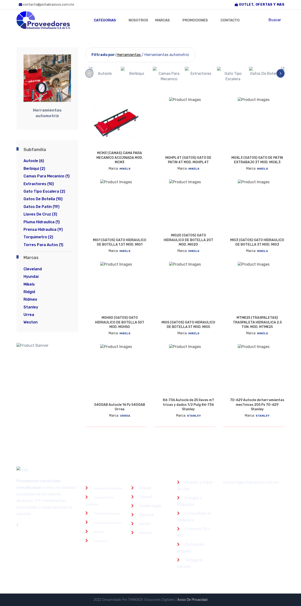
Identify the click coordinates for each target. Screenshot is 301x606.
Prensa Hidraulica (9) (43, 229)
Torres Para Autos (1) (43, 245)
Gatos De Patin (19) (41, 206)
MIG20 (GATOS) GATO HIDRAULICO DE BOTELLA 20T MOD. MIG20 (188, 240)
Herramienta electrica (107, 522)
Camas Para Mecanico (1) (47, 176)
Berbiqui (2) (34, 168)
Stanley (31, 307)
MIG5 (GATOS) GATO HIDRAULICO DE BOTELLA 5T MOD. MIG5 (188, 324)
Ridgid (29, 292)
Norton (145, 524)
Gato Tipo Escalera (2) (44, 191)
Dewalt (145, 488)
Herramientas (129, 54)
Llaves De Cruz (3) (40, 214)
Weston (31, 322)
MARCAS (162, 20)
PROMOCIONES (195, 20)
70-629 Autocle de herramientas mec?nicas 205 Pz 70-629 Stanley (257, 404)
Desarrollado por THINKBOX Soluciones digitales (139, 600)
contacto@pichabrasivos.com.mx (48, 5)
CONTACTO (230, 20)
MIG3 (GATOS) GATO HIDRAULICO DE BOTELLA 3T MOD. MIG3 (257, 242)
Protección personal (107, 513)
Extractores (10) (39, 184)
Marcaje (98, 532)
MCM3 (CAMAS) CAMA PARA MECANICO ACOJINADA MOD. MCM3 (119, 157)
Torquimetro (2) (38, 237)
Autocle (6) (34, 161)
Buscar (275, 20)
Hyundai (31, 276)
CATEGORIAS (105, 20)
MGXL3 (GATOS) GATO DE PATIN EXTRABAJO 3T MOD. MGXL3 (257, 160)
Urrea (29, 314)
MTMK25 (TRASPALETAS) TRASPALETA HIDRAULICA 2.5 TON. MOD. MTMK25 (257, 322)
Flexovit (146, 497)
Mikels (29, 284)
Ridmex (30, 299)
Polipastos (100, 541)
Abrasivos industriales (108, 488)
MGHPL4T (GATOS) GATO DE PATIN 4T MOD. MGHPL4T (188, 160)
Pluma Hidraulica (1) (42, 222)
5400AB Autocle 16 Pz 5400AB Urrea (119, 407)
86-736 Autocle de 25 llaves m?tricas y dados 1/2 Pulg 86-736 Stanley (188, 404)
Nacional (146, 515)
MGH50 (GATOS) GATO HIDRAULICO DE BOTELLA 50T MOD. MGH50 (119, 322)
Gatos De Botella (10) (43, 199)
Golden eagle (150, 506)
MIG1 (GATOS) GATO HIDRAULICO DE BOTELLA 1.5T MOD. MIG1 (119, 242)
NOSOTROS (138, 20)
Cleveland (33, 269)
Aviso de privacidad (192, 600)
